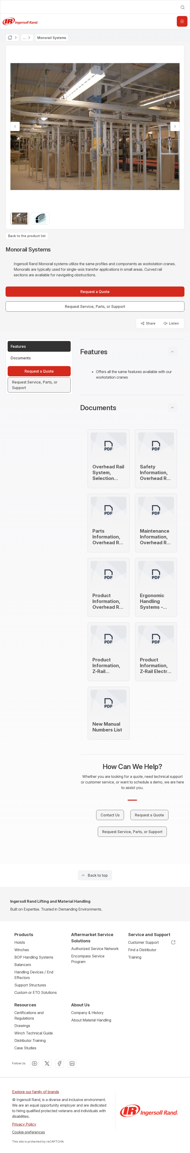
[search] (182, 7)
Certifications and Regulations (29, 1015)
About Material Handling (91, 1020)
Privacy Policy (24, 1124)
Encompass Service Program (87, 959)
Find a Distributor (142, 949)
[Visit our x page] (47, 1063)
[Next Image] (175, 126)
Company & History (87, 1012)
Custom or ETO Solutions (35, 992)
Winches (21, 949)
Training (134, 957)
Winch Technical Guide (33, 1033)
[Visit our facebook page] (59, 1063)
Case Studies (25, 1048)
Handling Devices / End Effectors (33, 975)
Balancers (22, 964)
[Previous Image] (15, 126)
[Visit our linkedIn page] (72, 1063)
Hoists (19, 942)
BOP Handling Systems (33, 957)
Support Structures (30, 985)
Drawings (22, 1025)
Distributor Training (30, 1040)
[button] (132, 351)
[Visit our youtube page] (34, 1063)
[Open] (182, 21)
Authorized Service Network (95, 948)
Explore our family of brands (35, 1091)
